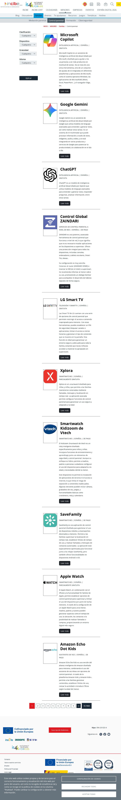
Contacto (7, 759)
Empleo (6, 766)
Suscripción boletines (59, 730)
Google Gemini (50, 111)
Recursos (72, 15)
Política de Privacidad (11, 769)
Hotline (102, 15)
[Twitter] (100, 734)
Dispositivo (24, 41)
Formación (71, 20)
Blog (17, 15)
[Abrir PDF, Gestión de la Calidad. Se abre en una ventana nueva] (108, 765)
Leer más (65, 91)
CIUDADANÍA (51, 10)
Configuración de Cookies (89, 779)
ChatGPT (50, 176)
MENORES (65, 10)
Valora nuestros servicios (12, 762)
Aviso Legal (7, 772)
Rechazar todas (89, 786)
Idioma (22, 59)
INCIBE (25, 10)
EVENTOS (90, 10)
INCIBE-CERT (37, 10)
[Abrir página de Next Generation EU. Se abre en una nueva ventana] (60, 763)
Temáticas (92, 15)
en (119, 4)
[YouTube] (108, 734)
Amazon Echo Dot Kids (72, 646)
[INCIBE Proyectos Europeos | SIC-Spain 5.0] (21, 730)
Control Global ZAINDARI (73, 219)
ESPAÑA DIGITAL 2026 (107, 10)
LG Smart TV (50, 306)
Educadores (27, 15)
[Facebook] (104, 734)
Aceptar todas (88, 794)
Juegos (82, 15)
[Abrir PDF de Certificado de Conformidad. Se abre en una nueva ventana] (88, 765)
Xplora (50, 377)
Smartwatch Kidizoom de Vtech (50, 433)
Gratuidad (23, 50)
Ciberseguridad (85, 20)
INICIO (45, 26)
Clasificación (24, 32)
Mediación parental (37, 20)
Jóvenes (48, 15)
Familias (38, 15)
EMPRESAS (77, 10)
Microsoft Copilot (69, 37)
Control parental (56, 20)
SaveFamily (50, 521)
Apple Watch (50, 583)
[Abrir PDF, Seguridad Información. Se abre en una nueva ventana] (98, 765)
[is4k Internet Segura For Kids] (20, 747)
